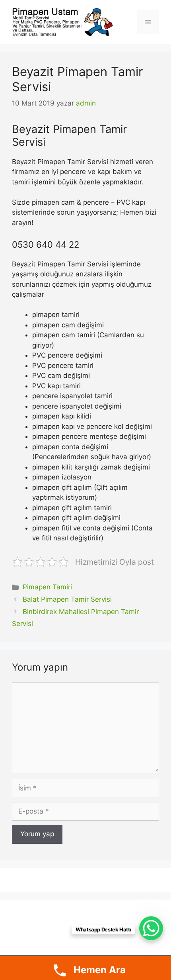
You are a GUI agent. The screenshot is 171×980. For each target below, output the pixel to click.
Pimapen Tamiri (47, 587)
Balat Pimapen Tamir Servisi (67, 599)
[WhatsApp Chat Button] (151, 928)
